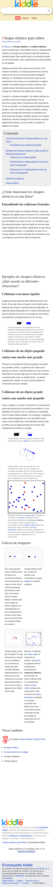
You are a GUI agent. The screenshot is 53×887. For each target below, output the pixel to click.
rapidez (26, 441)
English (34, 18)
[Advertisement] (26, 27)
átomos (21, 517)
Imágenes (25, 18)
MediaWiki (8, 878)
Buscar (49, 10)
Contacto (25, 883)
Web (17, 18)
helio (34, 527)
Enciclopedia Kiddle (17, 864)
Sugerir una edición (26, 851)
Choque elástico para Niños (14, 842)
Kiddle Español (8, 880)
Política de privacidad (10, 883)
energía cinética (29, 525)
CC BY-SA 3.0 (41, 868)
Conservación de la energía (16, 751)
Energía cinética (11, 747)
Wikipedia (20, 875)
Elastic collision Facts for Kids (32, 739)
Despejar (44, 11)
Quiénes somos (32, 880)
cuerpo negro (29, 515)
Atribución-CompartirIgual (20, 835)
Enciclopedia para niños (11, 41)
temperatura (12, 529)
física (7, 46)
